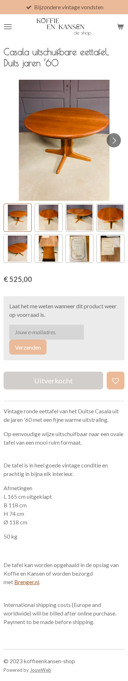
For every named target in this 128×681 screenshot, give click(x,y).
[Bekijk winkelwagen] (120, 26)
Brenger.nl (26, 581)
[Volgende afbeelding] (114, 140)
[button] (18, 218)
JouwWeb (40, 670)
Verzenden (28, 347)
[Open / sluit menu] (8, 26)
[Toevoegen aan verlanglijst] (115, 380)
